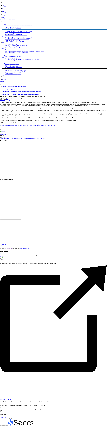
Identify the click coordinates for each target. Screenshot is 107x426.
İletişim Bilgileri (4, 244)
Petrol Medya (8, 99)
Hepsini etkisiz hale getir (5, 256)
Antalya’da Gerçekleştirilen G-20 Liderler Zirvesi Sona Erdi (13, 56)
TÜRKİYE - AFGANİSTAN (41, 138)
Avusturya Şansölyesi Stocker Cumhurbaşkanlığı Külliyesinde (13, 28)
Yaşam (4, 18)
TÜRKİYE (35, 138)
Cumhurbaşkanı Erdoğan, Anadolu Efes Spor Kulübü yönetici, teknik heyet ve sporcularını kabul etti (18, 37)
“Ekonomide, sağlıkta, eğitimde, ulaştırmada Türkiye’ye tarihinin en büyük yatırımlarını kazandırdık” (18, 25)
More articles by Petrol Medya (4, 134)
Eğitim (4, 10)
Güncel (5, 6)
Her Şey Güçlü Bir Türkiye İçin (24, 248)
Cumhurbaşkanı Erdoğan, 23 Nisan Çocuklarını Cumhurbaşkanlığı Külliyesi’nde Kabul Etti (17, 71)
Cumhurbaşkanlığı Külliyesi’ (30, 138)
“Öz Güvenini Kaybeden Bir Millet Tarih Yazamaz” (12, 44)
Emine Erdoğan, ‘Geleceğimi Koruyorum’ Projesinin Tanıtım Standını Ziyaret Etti (16, 45)
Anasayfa (3, 4)
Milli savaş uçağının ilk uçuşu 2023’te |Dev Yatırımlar (12, 64)
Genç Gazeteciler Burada (8, 248)
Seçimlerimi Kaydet (3, 417)
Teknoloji (5, 16)
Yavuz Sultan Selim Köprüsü (9, 73)
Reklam (3, 78)
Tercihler (2, 403)
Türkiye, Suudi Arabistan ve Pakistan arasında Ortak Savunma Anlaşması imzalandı (16, 35)
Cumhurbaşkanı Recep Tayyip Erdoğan (21, 138)
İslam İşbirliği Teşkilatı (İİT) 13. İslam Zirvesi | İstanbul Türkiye (13, 74)
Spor (4, 9)
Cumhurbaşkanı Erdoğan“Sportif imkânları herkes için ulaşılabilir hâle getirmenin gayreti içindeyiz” (18, 38)
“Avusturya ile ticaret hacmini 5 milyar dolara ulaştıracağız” (13, 27)
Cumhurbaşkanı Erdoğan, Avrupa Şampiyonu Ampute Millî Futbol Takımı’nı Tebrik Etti (17, 39)
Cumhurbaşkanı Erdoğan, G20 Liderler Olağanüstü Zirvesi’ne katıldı (14, 58)
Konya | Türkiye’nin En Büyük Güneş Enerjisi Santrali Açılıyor (13, 67)
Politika (5, 13)
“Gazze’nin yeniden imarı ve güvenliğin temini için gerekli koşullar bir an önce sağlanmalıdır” (17, 32)
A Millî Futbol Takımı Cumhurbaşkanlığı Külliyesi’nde (12, 40)
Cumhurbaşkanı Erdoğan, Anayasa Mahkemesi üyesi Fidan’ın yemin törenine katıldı (14, 86)
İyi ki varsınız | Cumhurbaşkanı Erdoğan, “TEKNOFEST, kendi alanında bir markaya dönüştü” (18, 52)
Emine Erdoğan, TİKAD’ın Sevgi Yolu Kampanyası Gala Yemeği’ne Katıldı (15, 70)
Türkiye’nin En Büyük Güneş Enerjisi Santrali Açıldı (12, 66)
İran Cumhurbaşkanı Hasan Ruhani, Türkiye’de (11, 46)
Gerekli (4, 400)
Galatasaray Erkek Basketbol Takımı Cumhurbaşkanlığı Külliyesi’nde (14, 41)
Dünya (4, 7)
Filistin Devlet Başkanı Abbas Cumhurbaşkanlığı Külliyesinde (13, 26)
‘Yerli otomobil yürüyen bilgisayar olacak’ (10, 65)
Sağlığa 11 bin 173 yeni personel (9, 61)
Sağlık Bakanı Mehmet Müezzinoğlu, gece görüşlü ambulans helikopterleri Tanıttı (16, 60)
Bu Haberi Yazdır (2, 100)
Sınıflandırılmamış (3, 414)
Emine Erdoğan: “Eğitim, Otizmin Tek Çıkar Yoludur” (12, 47)
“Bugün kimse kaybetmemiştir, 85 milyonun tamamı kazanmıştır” (14, 50)
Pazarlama (2, 410)
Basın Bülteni (4, 79)
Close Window (2, 249)
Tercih (1, 256)
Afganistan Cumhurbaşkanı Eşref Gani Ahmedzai (9, 138)
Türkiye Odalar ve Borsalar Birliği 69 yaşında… (9, 89)
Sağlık (4, 15)
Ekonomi (5, 12)
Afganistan (1, 138)
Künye (3, 76)
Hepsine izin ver (11, 256)
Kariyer (3, 245)
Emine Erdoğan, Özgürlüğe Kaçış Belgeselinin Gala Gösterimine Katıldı (14, 72)
